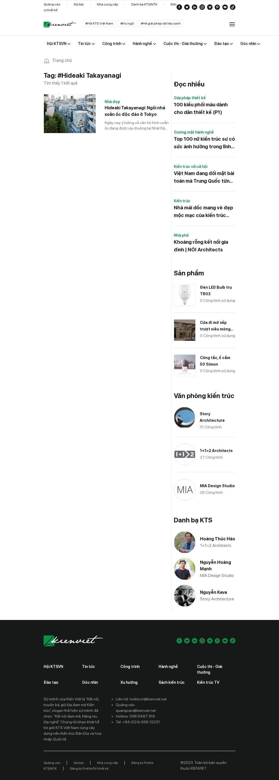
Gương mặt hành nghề (194, 132)
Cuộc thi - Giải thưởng (209, 669)
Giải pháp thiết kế (190, 98)
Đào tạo (51, 682)
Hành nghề (168, 666)
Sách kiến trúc (171, 682)
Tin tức (88, 666)
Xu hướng (129, 682)
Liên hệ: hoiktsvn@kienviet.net (141, 699)
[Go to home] (60, 25)
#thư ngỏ (127, 23)
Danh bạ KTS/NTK (144, 4)
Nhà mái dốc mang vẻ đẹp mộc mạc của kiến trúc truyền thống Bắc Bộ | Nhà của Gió (204, 212)
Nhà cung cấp (107, 4)
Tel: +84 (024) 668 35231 (138, 722)
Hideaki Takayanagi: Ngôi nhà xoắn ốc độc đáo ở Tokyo (135, 111)
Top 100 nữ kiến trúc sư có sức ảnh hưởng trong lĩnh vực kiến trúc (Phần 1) (204, 143)
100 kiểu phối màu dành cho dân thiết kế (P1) (201, 108)
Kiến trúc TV (208, 682)
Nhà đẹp (112, 102)
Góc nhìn (90, 682)
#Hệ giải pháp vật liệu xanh (161, 23)
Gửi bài (79, 4)
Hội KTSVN (53, 666)
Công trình (130, 666)
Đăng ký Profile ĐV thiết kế (89, 768)
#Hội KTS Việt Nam (99, 23)
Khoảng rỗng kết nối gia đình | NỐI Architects (201, 245)
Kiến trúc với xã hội (190, 166)
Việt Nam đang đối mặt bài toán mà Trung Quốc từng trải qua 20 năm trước (204, 177)
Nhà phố (181, 235)
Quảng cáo (52, 4)
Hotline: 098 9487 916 (135, 716)
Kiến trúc (182, 201)
